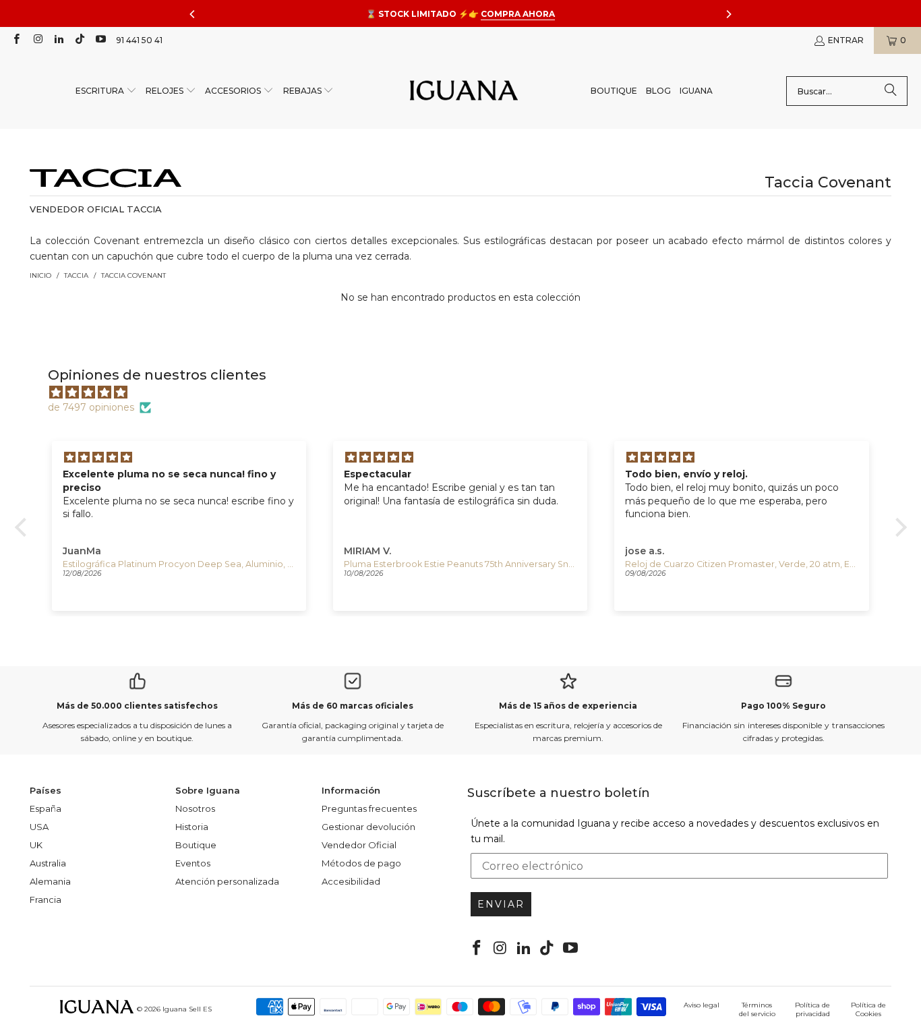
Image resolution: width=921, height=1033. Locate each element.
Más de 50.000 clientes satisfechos (137, 706)
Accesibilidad (351, 881)
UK (36, 844)
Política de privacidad (812, 1009)
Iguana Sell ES (187, 1009)
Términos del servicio (757, 1009)
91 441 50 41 (139, 40)
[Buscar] (891, 91)
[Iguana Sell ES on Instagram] (36, 40)
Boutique (195, 844)
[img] (467, 392)
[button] (106, 91)
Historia (191, 826)
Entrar (846, 40)
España (45, 808)
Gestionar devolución (368, 826)
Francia (45, 899)
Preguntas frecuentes (369, 808)
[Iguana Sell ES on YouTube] (100, 40)
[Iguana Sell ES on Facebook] (16, 40)
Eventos (192, 863)
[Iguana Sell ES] (464, 91)
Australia (48, 863)
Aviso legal (701, 1005)
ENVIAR (501, 904)
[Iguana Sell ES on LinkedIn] (58, 40)
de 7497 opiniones (91, 407)
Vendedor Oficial (359, 844)
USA (39, 826)
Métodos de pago (361, 863)
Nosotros (195, 808)
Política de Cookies (868, 1009)
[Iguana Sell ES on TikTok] (79, 40)
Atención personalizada (227, 881)
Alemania (50, 881)
